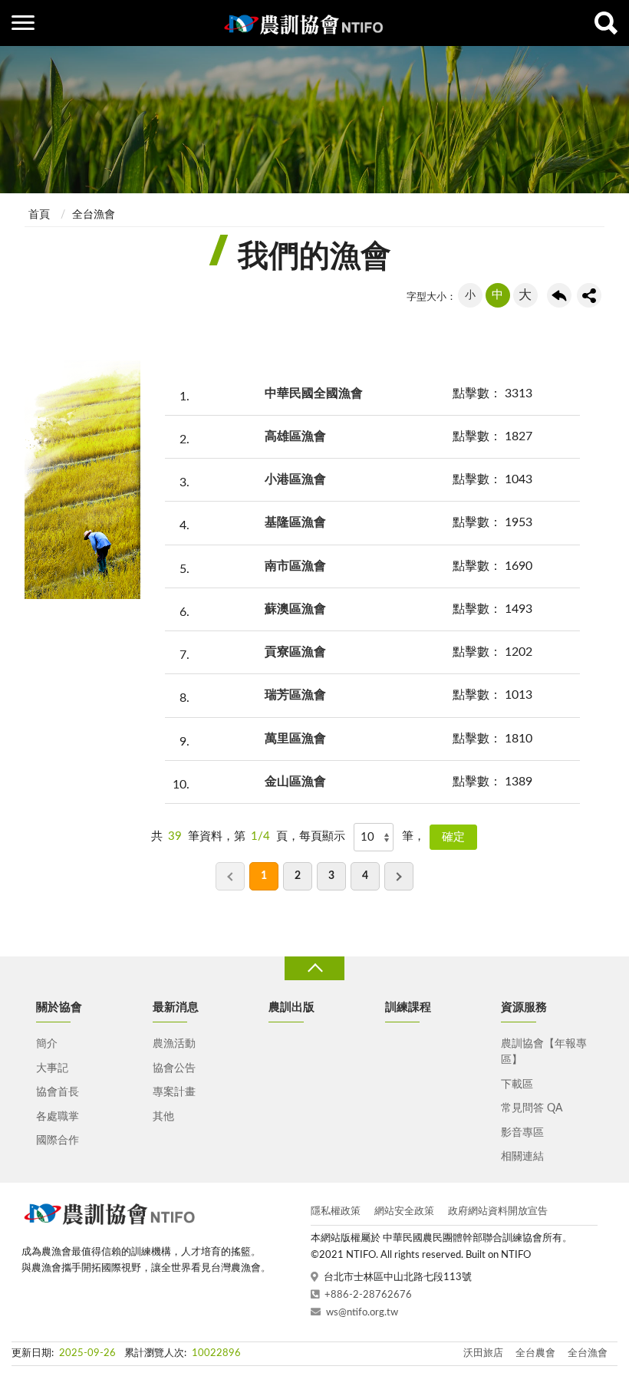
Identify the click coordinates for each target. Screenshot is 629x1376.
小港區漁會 (295, 479)
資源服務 (524, 1007)
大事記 (52, 1068)
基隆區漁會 (295, 522)
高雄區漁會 (295, 436)
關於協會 (59, 1007)
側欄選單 (23, 23)
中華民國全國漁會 (314, 393)
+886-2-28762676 (368, 1295)
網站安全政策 (404, 1211)
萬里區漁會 (295, 738)
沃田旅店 (483, 1353)
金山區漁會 (295, 781)
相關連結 (522, 1156)
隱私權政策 (336, 1211)
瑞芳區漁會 (295, 695)
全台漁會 (93, 214)
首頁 (39, 214)
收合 (314, 968)
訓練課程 (408, 1007)
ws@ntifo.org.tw (362, 1313)
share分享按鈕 (589, 295)
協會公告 (174, 1068)
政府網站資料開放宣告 (498, 1211)
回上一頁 (559, 295)
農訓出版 (291, 1007)
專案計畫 (174, 1092)
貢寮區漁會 (295, 652)
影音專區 (522, 1132)
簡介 (47, 1044)
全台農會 (535, 1353)
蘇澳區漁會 (295, 609)
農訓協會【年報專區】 (544, 1052)
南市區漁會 (295, 566)
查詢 (606, 23)
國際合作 (57, 1140)
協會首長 (57, 1092)
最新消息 (176, 1007)
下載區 (517, 1084)
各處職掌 (57, 1116)
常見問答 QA (531, 1108)
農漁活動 (174, 1044)
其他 (163, 1116)
